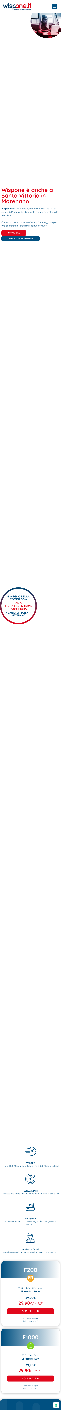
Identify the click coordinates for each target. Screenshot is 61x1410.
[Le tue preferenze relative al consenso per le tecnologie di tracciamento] (56, 1405)
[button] (54, 6)
